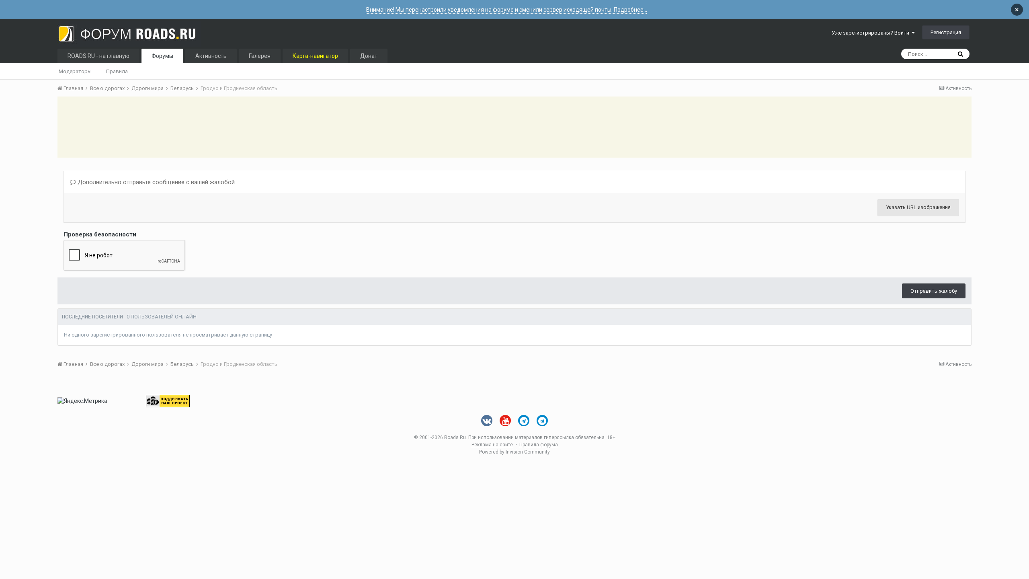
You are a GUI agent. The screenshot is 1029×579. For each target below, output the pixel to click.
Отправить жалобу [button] (933, 291)
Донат (368, 56)
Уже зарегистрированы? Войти (872, 33)
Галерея (260, 56)
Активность (211, 56)
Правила (117, 71)
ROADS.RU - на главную (98, 56)
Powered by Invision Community (514, 452)
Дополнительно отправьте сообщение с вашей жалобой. (156, 182)
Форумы (162, 56)
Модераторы (75, 71)
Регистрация (946, 32)
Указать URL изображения (918, 207)
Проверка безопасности (100, 234)
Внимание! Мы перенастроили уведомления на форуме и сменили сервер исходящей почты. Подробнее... (506, 9)
